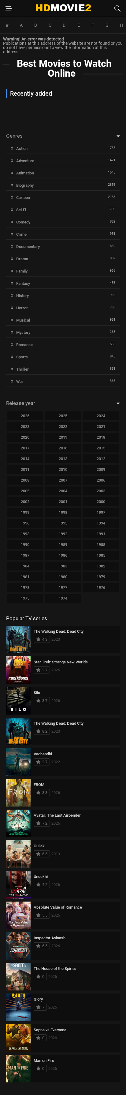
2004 (63, 491)
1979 (101, 576)
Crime (21, 234)
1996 (25, 523)
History (22, 295)
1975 (25, 598)
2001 (63, 501)
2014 (25, 458)
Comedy (23, 222)
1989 (63, 544)
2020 (25, 437)
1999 (25, 512)
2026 (25, 416)
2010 (63, 469)
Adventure (25, 160)
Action (22, 148)
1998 (63, 512)
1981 (25, 576)
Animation (25, 173)
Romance (24, 344)
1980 (63, 576)
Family (22, 271)
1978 (25, 587)
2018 (101, 437)
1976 (101, 587)
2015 (101, 448)
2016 (63, 448)
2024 (101, 416)
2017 (25, 448)
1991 (101, 534)
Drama (22, 259)
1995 (63, 523)
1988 (101, 544)
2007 (63, 480)
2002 (25, 501)
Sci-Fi (21, 210)
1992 (63, 534)
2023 (25, 426)
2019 (63, 437)
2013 (63, 458)
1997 (101, 512)
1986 (63, 555)
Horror (22, 308)
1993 (25, 534)
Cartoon (23, 197)
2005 (25, 491)
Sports (22, 357)
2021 (101, 426)
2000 (101, 501)
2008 (25, 480)
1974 (63, 598)
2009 (101, 469)
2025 (63, 416)
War (19, 381)
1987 (25, 555)
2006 (101, 480)
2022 (63, 426)
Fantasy (23, 283)
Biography (25, 185)
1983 (63, 566)
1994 (101, 523)
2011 (25, 469)
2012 (101, 458)
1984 (25, 566)
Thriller (22, 369)
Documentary (28, 246)
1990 (25, 544)
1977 (63, 587)
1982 (101, 566)
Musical (23, 320)
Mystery (23, 332)
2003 (101, 491)
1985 (101, 555)
